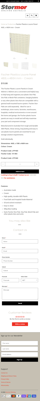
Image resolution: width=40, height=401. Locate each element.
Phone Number (6, 257)
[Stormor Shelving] (14, 9)
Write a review (20, 324)
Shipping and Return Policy (8, 376)
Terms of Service (5, 382)
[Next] (26, 58)
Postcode (4, 276)
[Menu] (27, 16)
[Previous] (14, 58)
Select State (24, 276)
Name (4, 238)
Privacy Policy (5, 379)
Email (4, 247)
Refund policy (5, 385)
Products (10, 24)
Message (5, 286)
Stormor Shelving (10, 392)
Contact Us (4, 373)
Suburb (4, 267)
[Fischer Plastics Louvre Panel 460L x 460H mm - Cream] (20, 43)
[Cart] (36, 16)
